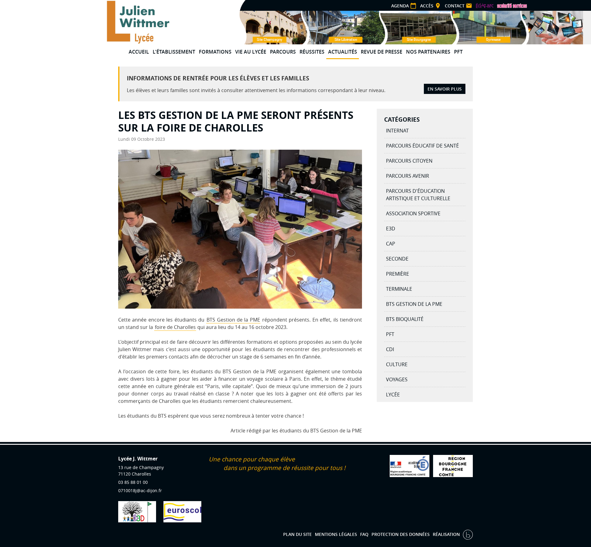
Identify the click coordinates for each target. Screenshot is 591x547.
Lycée (393, 394)
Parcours (283, 51)
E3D (390, 228)
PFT (458, 51)
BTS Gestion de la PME (233, 319)
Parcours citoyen (409, 160)
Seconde (397, 258)
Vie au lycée (250, 51)
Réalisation (447, 534)
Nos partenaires (428, 51)
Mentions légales (336, 534)
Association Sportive (413, 213)
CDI (390, 349)
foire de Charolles (175, 327)
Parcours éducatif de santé (422, 145)
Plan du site (297, 534)
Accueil (139, 51)
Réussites (312, 51)
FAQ (364, 534)
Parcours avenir (407, 175)
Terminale (399, 289)
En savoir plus (445, 89)
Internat (397, 130)
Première (397, 273)
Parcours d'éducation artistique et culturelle (418, 195)
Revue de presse (381, 51)
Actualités (342, 51)
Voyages (397, 379)
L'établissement (174, 51)
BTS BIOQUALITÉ (405, 319)
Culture (397, 364)
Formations (215, 51)
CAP (390, 243)
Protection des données (401, 534)
